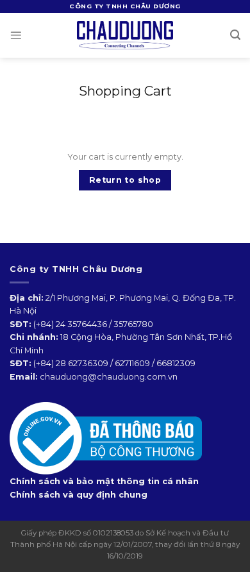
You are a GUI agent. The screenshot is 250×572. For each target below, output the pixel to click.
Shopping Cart (125, 91)
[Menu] (16, 35)
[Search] (235, 34)
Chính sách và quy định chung (78, 495)
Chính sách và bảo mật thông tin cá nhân (104, 481)
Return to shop (125, 180)
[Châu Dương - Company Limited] (125, 35)
